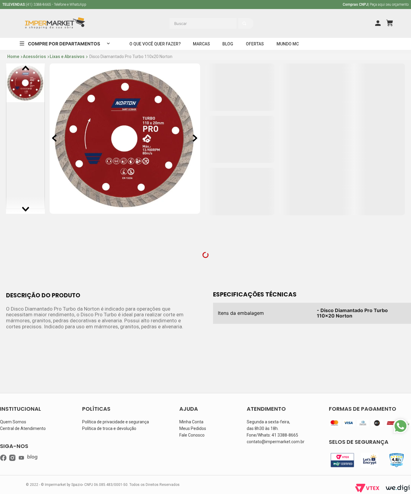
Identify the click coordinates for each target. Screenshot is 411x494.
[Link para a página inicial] (13, 57)
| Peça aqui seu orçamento (376, 4)
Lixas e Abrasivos (67, 56)
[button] (155, 43)
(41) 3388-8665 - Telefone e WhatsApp (44, 4)
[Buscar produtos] (284, 23)
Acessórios (34, 56)
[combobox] (229, 23)
